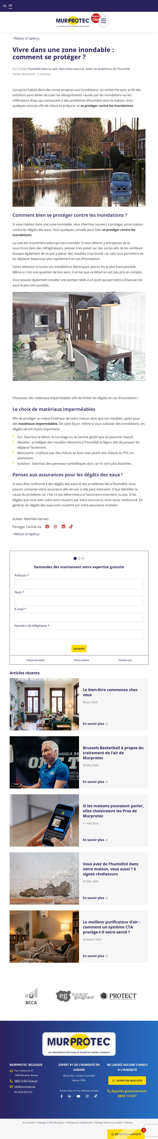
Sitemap (129, 1122)
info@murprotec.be (24, 1086)
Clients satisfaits (81, 659)
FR (10, 5)
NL (5, 6)
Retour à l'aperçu (27, 38)
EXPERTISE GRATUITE (129, 1080)
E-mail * (20, 609)
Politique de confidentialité (79, 1122)
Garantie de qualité (35, 659)
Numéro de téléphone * (32, 626)
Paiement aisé (125, 659)
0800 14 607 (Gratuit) (25, 1080)
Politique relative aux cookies (108, 1122)
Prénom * (22, 575)
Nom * (19, 592)
